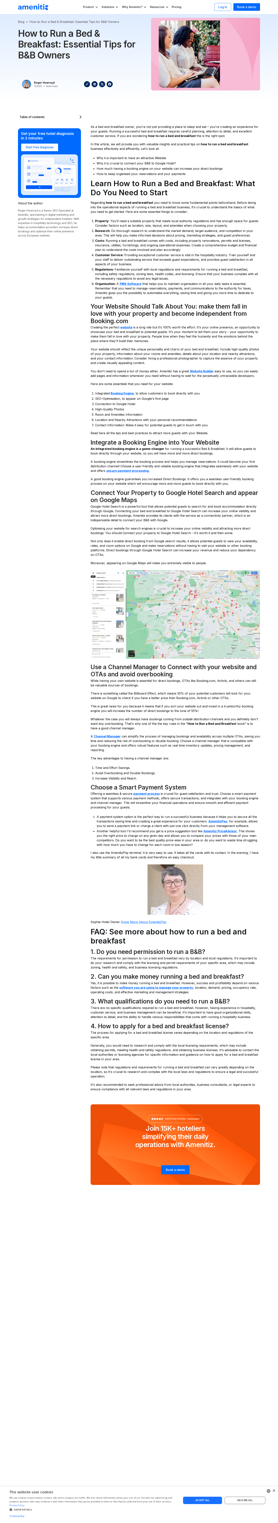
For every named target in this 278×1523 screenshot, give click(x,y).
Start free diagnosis (40, 147)
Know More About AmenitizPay (143, 922)
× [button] (273, 1490)
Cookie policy (16, 1516)
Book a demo (246, 7)
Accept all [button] (203, 1500)
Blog (21, 22)
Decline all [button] (245, 1500)
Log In (222, 7)
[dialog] (139, 1504)
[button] (90, 7)
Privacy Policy (16, 1505)
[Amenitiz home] (33, 7)
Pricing (176, 7)
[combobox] (268, 1491)
